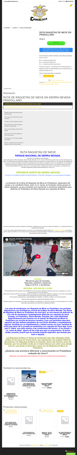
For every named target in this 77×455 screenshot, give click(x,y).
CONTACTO (15, 28)
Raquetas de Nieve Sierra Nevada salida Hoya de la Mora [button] (13, 113)
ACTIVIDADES (7, 28)
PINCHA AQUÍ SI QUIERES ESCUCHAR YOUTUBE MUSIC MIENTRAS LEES (22, 107)
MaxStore (46, 445)
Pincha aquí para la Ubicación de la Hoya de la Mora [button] (14, 117)
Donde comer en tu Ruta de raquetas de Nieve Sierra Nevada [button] (13, 134)
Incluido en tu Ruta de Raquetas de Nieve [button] (14, 121)
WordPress (35, 445)
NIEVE (67, 82)
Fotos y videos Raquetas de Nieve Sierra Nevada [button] (13, 129)
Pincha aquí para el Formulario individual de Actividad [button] (13, 138)
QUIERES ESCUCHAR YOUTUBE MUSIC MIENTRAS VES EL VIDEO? (23, 104)
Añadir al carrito (49, 76)
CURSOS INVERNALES (50, 82)
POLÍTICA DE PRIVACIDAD (26, 28)
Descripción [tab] (7, 88)
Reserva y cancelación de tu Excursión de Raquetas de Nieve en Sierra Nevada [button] (14, 143)
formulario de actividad (59, 230)
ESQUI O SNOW (61, 82)
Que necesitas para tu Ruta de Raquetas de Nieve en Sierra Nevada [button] (13, 125)
